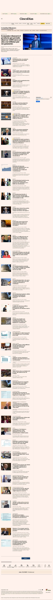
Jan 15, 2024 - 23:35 (22, 199)
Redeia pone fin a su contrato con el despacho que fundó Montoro (20, 60)
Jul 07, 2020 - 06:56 (23, 271)
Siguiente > (25, 558)
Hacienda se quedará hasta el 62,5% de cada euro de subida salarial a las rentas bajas (20, 442)
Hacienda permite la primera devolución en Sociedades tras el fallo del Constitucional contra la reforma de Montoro (21, 141)
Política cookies (9, 597)
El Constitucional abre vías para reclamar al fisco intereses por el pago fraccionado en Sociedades (21, 282)
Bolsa (13, 30)
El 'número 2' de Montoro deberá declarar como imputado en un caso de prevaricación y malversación (20, 431)
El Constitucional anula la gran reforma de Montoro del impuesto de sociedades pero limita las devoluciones (21, 182)
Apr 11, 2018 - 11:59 (18, 506)
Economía (20, 23)
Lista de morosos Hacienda (17, 416)
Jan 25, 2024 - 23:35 (23, 157)
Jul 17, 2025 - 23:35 (21, 95)
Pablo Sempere (15, 144)
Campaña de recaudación (16, 331)
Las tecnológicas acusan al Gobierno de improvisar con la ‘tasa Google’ (21, 454)
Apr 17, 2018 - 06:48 (23, 492)
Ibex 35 (4, 13)
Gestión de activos (4, 34)
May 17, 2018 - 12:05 (23, 445)
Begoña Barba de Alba (21, 409)
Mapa (29, 597)
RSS (31, 597)
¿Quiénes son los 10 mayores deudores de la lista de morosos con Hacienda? (21, 359)
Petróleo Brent (22, 13)
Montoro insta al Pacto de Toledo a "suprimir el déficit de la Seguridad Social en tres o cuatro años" (21, 466)
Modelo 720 (14, 220)
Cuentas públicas (15, 463)
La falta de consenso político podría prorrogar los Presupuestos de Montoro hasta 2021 (21, 308)
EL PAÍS (38, 23)
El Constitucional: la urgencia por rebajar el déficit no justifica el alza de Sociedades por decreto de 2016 (21, 268)
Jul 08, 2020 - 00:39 (23, 257)
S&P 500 (12, 13)
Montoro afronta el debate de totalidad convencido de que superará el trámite (20, 478)
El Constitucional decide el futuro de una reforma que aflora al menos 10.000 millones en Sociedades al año (21, 196)
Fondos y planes (28, 23)
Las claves (14, 69)
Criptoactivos (26, 30)
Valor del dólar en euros (43, 13)
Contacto (2, 597)
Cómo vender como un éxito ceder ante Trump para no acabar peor (21, 71)
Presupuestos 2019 (15, 380)
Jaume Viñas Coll (15, 445)
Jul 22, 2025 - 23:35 (19, 83)
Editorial (14, 79)
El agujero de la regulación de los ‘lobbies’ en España (21, 81)
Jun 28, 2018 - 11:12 (23, 421)
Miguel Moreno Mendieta (11, 46)
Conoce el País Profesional (26, 572)
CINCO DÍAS (14, 63)
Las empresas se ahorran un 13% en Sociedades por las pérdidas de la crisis (21, 334)
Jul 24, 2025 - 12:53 (21, 63)
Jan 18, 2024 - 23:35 (22, 172)
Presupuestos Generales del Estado (18, 475)
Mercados (16, 23)
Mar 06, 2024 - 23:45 (22, 144)
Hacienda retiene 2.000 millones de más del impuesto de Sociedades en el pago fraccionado (21, 346)
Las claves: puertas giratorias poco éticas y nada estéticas (20, 104)
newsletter (38, 97)
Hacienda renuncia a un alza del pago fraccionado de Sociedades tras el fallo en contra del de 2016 (21, 254)
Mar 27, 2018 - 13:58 (21, 546)
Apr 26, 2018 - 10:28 (19, 470)
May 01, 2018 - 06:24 (23, 457)
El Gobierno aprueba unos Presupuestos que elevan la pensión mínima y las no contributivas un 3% (20, 543)
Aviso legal (5, 597)
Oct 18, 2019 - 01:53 (23, 324)
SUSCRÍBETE (42, 23)
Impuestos (14, 235)
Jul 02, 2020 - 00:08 (23, 285)
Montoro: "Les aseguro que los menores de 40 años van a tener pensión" (21, 529)
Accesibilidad (26, 597)
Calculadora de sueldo (43, 30)
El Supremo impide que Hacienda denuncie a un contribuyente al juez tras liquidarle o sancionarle (19, 321)
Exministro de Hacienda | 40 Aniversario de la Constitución (19, 402)
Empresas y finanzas (12, 23)
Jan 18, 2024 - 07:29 (23, 185)
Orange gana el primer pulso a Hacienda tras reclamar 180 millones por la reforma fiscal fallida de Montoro (21, 116)
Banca (31, 30)
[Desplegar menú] (2, 18)
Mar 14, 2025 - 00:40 (19, 132)
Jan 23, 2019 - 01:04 (23, 386)
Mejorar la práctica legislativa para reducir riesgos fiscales (20, 130)
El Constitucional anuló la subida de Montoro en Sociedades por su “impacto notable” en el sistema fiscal (21, 154)
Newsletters (33, 597)
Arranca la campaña (16, 343)
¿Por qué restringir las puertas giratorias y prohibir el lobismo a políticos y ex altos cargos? (21, 92)
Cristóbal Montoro (8, 28)
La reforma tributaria (16, 391)
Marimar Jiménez (15, 457)
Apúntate (37, 101)
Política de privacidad (22, 597)
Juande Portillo (15, 257)
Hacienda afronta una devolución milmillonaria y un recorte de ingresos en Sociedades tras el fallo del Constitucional (20, 169)
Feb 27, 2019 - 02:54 (16, 375)
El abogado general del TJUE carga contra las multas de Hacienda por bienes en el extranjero (20, 223)
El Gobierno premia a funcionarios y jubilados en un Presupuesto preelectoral (21, 516)
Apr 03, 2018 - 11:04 (25, 532)
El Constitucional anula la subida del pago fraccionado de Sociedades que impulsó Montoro (21, 296)
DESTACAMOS (9, 30)
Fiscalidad (14, 356)
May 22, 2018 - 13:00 (19, 434)
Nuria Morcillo (15, 157)
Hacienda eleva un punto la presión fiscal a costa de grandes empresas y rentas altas (21, 394)
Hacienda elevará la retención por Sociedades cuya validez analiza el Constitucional (20, 383)
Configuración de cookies (15, 597)
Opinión (34, 23)
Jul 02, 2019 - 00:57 (23, 337)
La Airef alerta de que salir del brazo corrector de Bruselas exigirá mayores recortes (21, 489)
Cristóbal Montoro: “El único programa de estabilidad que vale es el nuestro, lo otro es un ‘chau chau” (21, 405)
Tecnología (22, 30)
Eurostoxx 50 (32, 13)
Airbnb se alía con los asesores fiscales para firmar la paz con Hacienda (21, 503)
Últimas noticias (31, 23)
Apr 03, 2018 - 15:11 (23, 519)
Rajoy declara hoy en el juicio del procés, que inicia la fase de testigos (21, 372)
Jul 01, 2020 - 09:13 (23, 299)
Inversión (33, 30)
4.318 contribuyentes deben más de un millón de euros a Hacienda (21, 418)
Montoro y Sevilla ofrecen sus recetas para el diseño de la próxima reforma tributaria (20, 238)
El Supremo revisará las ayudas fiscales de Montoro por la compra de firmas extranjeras (21, 209)
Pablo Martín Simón (4, 46)
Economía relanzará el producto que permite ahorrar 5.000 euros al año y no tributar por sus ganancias (11, 40)
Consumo (37, 30)
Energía (18, 30)
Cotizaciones (24, 23)
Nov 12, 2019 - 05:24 (21, 311)
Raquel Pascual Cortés (16, 532)
